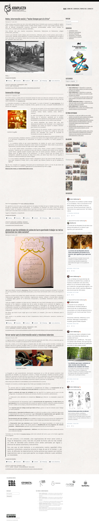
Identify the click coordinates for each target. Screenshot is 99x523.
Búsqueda (68, 24)
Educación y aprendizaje (75, 32)
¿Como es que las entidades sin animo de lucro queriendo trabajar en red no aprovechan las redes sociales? (34, 231)
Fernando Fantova (25, 434)
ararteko (50, 345)
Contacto (90, 9)
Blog (64, 9)
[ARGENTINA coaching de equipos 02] (83, 167)
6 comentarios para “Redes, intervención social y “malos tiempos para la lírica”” (22, 88)
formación (18, 328)
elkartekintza (25, 290)
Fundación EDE (21, 101)
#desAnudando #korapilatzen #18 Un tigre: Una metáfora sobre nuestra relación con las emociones (81, 107)
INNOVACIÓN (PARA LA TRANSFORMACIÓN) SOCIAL (19, 168)
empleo (11, 466)
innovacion (25, 221)
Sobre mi (69, 9)
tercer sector (16, 85)
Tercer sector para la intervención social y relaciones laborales (29, 335)
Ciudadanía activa (73, 30)
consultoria (19, 221)
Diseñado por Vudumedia (12, 520)
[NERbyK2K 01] (69, 185)
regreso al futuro (10, 99)
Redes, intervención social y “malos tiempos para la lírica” (27, 19)
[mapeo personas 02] (76, 166)
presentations (14, 203)
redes (26, 84)
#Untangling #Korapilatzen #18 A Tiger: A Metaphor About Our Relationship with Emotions (81, 119)
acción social (13, 84)
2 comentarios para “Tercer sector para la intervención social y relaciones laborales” (23, 469)
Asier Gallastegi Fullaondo (27, 203)
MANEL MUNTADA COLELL (76, 101)
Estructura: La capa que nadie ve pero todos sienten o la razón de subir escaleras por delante (80, 89)
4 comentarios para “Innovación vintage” (14, 225)
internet (24, 326)
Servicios (76, 9)
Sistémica (71, 38)
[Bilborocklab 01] (83, 178)
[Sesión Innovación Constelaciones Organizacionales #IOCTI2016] (85, 161)
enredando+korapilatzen (15, 9)
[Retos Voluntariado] (76, 150)
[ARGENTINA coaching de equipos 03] (69, 178)
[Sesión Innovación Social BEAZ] (69, 167)
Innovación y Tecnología (75, 35)
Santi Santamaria (55, 103)
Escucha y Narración (74, 33)
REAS (50, 166)
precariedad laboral (23, 466)
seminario (7, 166)
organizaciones (20, 84)
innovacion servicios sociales (16, 223)
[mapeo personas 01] (76, 143)
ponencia (23, 165)
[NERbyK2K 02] (69, 150)
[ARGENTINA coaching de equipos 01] (76, 178)
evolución (16, 466)
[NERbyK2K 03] (70, 159)
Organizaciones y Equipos (75, 37)
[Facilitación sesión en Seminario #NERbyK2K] (76, 171)
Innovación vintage (12, 92)
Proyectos (83, 9)
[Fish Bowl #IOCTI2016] (72, 154)
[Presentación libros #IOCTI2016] (69, 144)
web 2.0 (29, 328)
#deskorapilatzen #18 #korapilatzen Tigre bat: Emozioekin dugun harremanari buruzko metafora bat (80, 123)
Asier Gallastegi (73, 87)
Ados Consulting (53, 347)
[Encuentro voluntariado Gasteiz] (83, 144)
